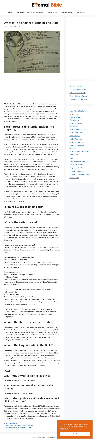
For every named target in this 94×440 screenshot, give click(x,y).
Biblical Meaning (66, 13)
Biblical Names (74, 136)
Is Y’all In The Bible (76, 86)
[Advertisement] (32, 89)
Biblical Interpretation (35, 13)
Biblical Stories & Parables (79, 151)
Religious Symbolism (76, 171)
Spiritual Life (74, 178)
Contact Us (80, 13)
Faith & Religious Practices (79, 161)
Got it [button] (75, 434)
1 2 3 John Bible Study (77, 93)
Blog (71, 158)
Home (10, 13)
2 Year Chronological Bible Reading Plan (19, 427)
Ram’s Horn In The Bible (78, 99)
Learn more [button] (64, 429)
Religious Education (76, 168)
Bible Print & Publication (78, 111)
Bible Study (20, 13)
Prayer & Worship (76, 165)
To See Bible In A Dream (78, 96)
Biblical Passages (11, 423)
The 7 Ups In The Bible (77, 89)
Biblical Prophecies (76, 142)
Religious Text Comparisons (79, 174)
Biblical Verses (52, 13)
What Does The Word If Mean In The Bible (19, 425)
